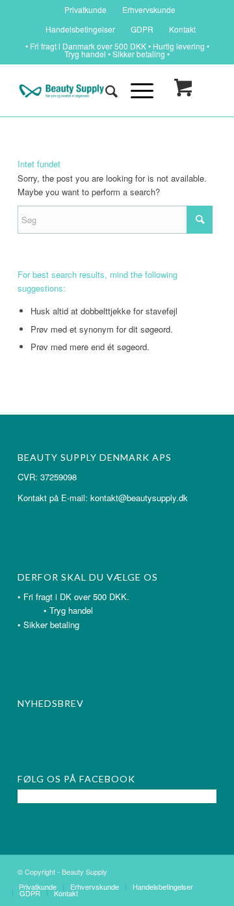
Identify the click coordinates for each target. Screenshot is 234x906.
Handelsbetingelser (80, 28)
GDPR (142, 28)
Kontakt (182, 28)
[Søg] (105, 90)
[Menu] (135, 90)
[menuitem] (86, 10)
